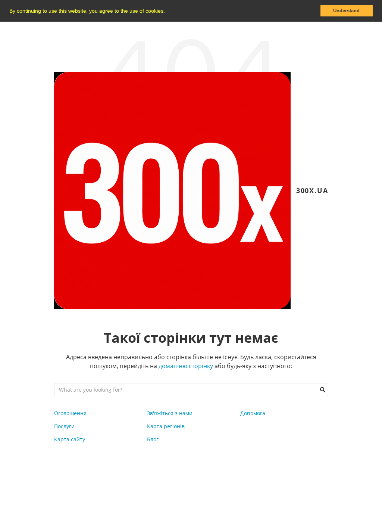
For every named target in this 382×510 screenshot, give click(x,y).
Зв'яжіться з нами (169, 413)
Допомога (252, 413)
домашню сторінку (186, 366)
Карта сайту (69, 439)
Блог (153, 439)
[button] (167, 11)
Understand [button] (346, 10)
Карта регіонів (166, 426)
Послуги (64, 426)
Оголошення (70, 413)
